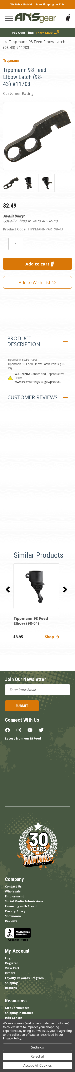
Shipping (11, 983)
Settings (37, 1047)
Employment (14, 896)
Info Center (13, 1018)
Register (11, 963)
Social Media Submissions (24, 901)
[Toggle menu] (9, 18)
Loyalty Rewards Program (24, 978)
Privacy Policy (15, 911)
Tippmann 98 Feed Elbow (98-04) (31, 621)
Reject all (38, 1056)
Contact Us (13, 886)
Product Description (23, 341)
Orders (10, 973)
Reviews (11, 921)
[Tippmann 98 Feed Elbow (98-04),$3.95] (36, 586)
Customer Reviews (32, 397)
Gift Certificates (17, 1008)
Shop (50, 636)
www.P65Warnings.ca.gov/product (38, 382)
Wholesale (13, 891)
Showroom (13, 916)
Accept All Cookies (37, 1065)
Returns (11, 988)
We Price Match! (21, 4)
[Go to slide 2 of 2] (7, 589)
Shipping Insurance (19, 1013)
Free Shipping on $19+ (50, 4)
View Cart (12, 968)
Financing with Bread (20, 906)
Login (9, 958)
